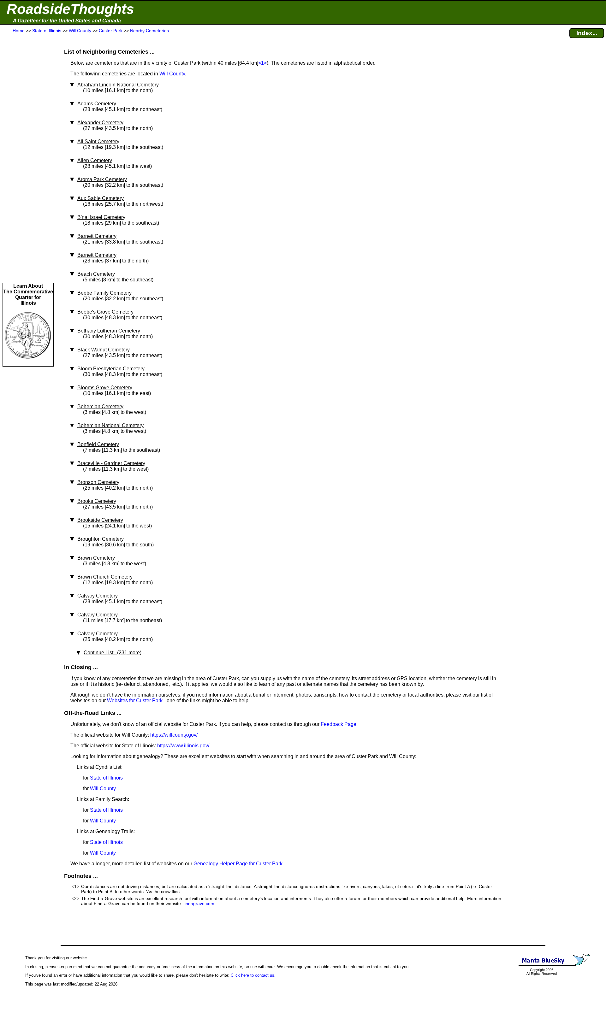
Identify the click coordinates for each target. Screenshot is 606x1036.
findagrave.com (198, 903)
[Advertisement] (28, 158)
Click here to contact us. (253, 975)
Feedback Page (338, 724)
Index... (586, 33)
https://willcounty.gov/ (174, 735)
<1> (262, 63)
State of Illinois (106, 777)
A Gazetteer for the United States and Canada (67, 20)
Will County (172, 73)
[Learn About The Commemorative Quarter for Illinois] (28, 363)
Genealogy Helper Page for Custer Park (237, 863)
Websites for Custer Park (135, 700)
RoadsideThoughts (70, 9)
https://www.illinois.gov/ (183, 745)
